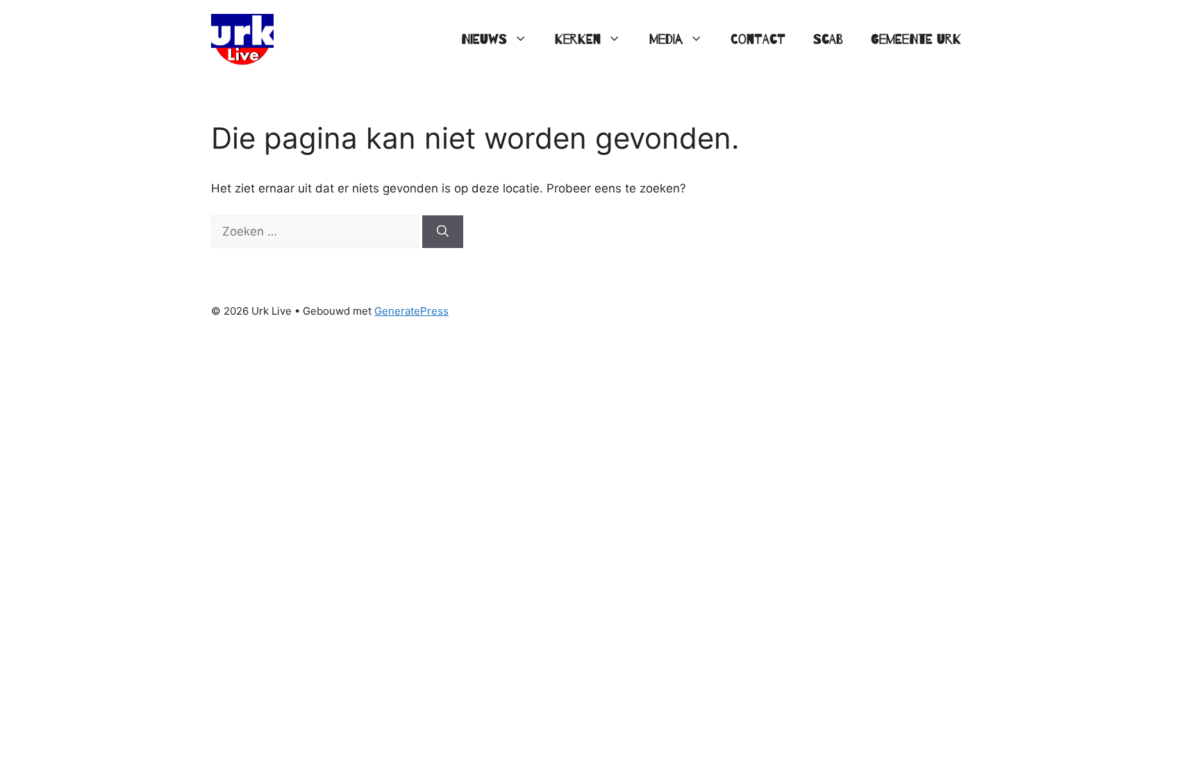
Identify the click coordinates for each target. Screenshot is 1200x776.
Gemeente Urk (916, 39)
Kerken (578, 39)
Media (666, 39)
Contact (758, 39)
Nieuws (484, 39)
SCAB (828, 39)
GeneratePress (411, 310)
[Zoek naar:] (316, 231)
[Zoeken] (442, 232)
